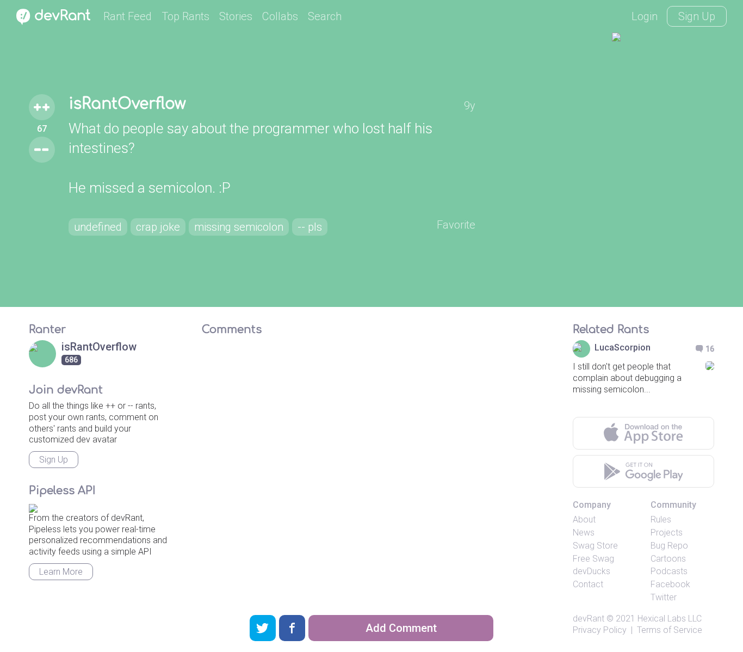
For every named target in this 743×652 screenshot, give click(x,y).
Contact (588, 584)
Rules (661, 519)
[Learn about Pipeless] (33, 506)
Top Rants (185, 16)
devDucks (591, 571)
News (584, 532)
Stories (235, 16)
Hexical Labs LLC (669, 618)
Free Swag (593, 558)
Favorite (456, 224)
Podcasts (669, 571)
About (584, 519)
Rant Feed (127, 16)
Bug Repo (669, 545)
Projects (667, 532)
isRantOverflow (127, 104)
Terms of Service (669, 630)
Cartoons (668, 558)
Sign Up (696, 16)
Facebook (670, 584)
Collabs (280, 16)
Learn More (61, 572)
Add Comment (401, 628)
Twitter (664, 597)
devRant (588, 618)
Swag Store (595, 545)
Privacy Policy (600, 630)
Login (644, 16)
